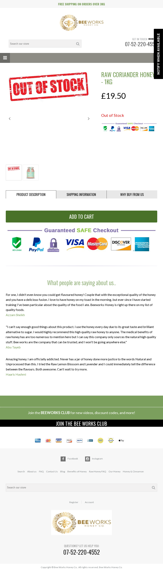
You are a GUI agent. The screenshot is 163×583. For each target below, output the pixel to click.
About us (32, 471)
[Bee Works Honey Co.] (81, 23)
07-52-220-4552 (141, 44)
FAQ (41, 471)
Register (73, 502)
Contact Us (52, 471)
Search (21, 471)
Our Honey (114, 471)
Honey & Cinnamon (133, 471)
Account (89, 502)
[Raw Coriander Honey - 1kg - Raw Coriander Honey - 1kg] (49, 87)
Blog (62, 471)
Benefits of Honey (77, 471)
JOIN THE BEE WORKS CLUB (81, 423)
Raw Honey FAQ (97, 471)
